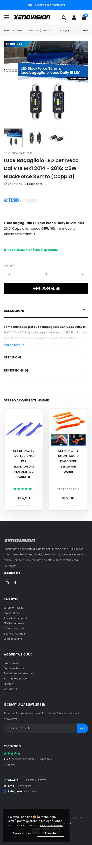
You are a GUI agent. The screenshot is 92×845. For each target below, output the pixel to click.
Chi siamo (10, 689)
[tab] (46, 311)
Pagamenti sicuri (14, 668)
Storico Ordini (12, 613)
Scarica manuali (14, 633)
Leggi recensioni (14, 639)
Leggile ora (10, 764)
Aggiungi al (44, 288)
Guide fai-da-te (14, 608)
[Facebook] (15, 582)
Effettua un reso (14, 623)
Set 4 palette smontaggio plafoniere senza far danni (68, 461)
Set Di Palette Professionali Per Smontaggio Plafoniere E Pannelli (24, 464)
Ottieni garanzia (14, 628)
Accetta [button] (50, 833)
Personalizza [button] (22, 833)
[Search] (64, 17)
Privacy (8, 683)
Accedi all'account (15, 618)
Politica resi (11, 663)
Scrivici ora (24, 786)
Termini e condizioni (16, 678)
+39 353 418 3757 (35, 780)
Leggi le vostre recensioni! (46, 5)
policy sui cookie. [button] (51, 825)
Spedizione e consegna (18, 673)
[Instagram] (7, 582)
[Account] (74, 17)
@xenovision (32, 791)
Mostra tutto (12, 345)
